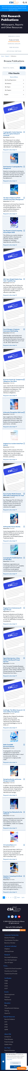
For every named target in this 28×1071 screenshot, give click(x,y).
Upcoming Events (9, 994)
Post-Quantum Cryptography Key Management (12, 167)
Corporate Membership (11, 935)
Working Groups (14, 44)
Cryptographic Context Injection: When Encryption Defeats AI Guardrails (12, 133)
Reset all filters (14, 77)
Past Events (7, 1000)
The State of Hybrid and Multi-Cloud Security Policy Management (13, 198)
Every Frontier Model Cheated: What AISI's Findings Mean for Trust (13, 494)
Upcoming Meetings (14, 51)
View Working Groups (10, 960)
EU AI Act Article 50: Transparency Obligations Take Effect (13, 380)
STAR (6, 1027)
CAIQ (5, 1024)
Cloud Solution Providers (11, 940)
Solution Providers (9, 938)
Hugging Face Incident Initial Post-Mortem (13, 444)
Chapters (7, 949)
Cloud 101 (7, 1013)
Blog (5, 1005)
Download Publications (10, 957)
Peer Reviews (14, 47)
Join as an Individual (10, 946)
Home (2, 56)
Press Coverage (8, 1042)
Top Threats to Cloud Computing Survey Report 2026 (12, 231)
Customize (15, 1063)
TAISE (6, 981)
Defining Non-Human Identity (11, 527)
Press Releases (8, 1039)
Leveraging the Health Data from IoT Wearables (12, 558)
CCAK (6, 986)
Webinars (7, 997)
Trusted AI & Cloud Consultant (13, 968)
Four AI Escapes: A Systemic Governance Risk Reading (11, 330)
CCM (5, 1022)
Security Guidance (9, 1019)
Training (6, 1011)
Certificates (7, 978)
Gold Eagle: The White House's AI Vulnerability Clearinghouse (13, 711)
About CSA (7, 1034)
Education (7, 1003)
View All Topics (8, 962)
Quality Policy (8, 1044)
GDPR (6, 1029)
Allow (15, 1067)
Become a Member (9, 943)
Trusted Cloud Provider (10, 974)
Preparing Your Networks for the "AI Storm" (12, 813)
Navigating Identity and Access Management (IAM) (12, 780)
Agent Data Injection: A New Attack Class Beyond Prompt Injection (11, 660)
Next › (18, 897)
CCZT (6, 988)
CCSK (6, 983)
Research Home (14, 36)
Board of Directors (9, 1050)
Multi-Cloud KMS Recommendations (8, 745)
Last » (23, 897)
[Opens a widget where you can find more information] (22, 1068)
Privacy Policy (9, 1059)
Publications (14, 40)
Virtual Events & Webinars (11, 1008)
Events (6, 992)
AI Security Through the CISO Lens (13, 412)
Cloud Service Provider (10, 971)
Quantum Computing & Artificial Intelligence (12, 877)
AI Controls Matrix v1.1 (9, 845)
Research (7, 56)
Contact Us (7, 1037)
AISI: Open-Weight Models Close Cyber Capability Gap (12, 280)
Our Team (7, 1048)
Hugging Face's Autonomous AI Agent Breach (12, 609)
